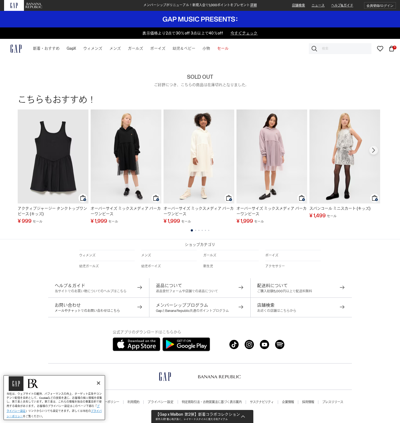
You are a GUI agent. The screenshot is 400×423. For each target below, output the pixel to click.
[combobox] (340, 48)
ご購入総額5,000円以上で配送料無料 (284, 291)
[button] (380, 5)
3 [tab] (198, 230)
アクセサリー (275, 266)
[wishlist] (380, 48)
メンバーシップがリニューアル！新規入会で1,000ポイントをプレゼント (200, 5)
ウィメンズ (87, 255)
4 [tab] (202, 230)
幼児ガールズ (89, 266)
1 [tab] (192, 230)
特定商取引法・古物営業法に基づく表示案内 (212, 402)
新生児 (208, 266)
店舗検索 (298, 5)
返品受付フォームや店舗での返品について (187, 291)
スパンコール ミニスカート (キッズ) (339, 208)
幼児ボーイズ (151, 266)
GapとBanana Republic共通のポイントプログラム (192, 311)
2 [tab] (195, 230)
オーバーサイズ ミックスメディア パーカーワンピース (126, 211)
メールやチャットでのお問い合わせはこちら (87, 311)
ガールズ (209, 255)
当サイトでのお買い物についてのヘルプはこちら (91, 291)
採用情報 (308, 402)
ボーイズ (271, 255)
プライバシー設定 (160, 402)
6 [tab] (208, 230)
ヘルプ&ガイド (342, 5)
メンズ (146, 255)
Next (373, 150)
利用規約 (133, 402)
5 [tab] (205, 230)
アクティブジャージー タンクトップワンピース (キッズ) (52, 211)
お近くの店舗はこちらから (276, 311)
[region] (54, 397)
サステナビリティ (262, 402)
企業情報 (288, 402)
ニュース (318, 5)
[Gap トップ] (12, 49)
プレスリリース (332, 402)
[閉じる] (98, 383)
